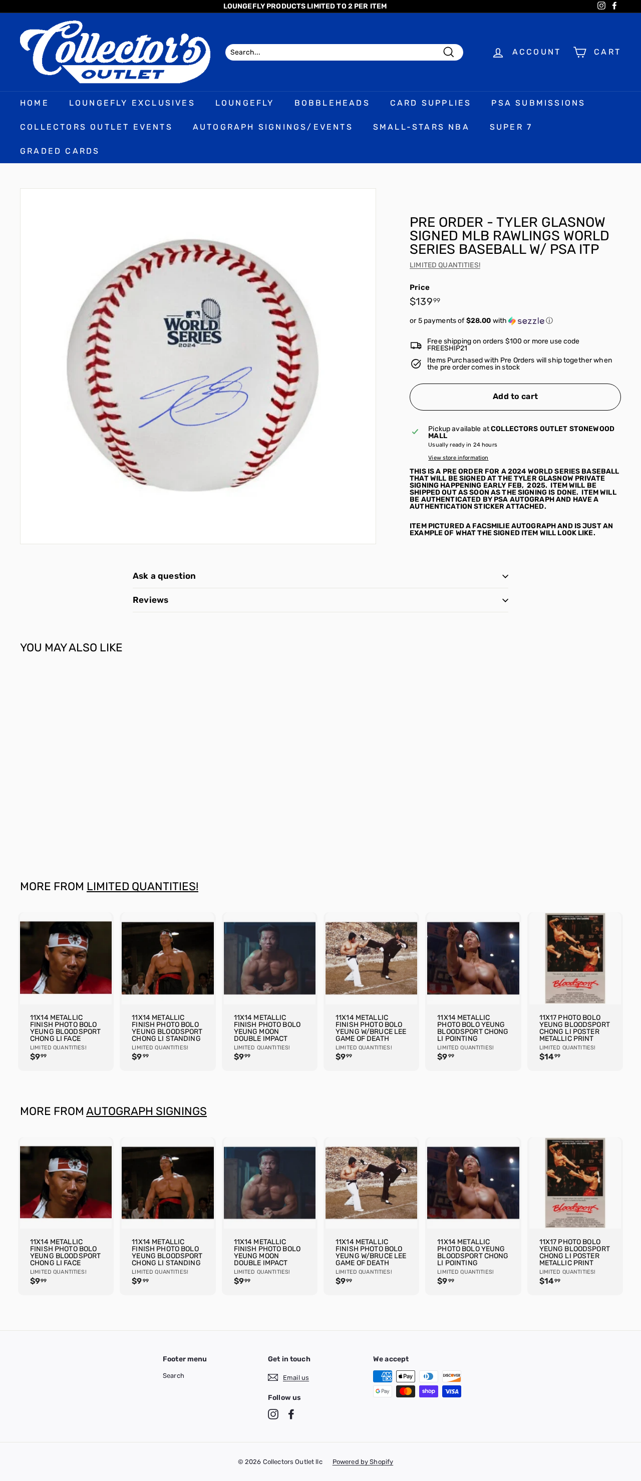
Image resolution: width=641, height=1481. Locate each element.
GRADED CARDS (60, 151)
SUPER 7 (511, 127)
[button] (515, 320)
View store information (458, 458)
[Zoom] (198, 366)
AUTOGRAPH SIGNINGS (146, 1111)
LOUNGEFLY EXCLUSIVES (132, 103)
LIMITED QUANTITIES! (445, 265)
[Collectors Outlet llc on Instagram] (273, 1414)
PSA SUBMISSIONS (538, 103)
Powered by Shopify (363, 1461)
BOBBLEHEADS (332, 103)
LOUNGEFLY (244, 103)
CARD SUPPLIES (431, 103)
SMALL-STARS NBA (421, 127)
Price (420, 287)
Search (173, 1375)
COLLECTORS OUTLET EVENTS (96, 127)
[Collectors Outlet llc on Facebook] (291, 1414)
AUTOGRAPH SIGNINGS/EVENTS (273, 127)
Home (34, 103)
